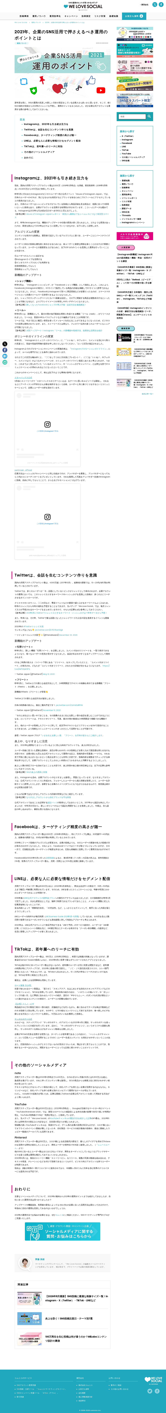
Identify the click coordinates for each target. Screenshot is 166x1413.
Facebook (127, 143)
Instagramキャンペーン (133, 222)
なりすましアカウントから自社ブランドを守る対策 (48, 797)
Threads (126, 215)
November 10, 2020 (52, 710)
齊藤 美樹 (40, 1259)
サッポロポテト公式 (23, 1019)
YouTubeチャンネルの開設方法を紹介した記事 (71, 1118)
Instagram (127, 139)
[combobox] (132, 116)
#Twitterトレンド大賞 (34, 626)
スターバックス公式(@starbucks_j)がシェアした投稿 (47, 463)
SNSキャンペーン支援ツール (38, 1393)
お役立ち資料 (84, 1389)
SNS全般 (126, 160)
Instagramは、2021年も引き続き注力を (46, 124)
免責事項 (82, 1401)
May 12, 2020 (49, 674)
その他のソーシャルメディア (39, 151)
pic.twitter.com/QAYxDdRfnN (69, 705)
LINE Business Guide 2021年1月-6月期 (61, 916)
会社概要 (82, 1393)
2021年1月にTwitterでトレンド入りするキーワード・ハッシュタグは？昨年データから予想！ (66, 612)
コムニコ (59, 1215)
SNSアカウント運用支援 (26, 1385)
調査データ (127, 208)
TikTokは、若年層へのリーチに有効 (43, 146)
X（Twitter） (128, 136)
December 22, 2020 (68, 635)
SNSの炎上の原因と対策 (36, 772)
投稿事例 (126, 187)
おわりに (29, 157)
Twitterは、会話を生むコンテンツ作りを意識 (48, 129)
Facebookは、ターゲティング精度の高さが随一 (50, 135)
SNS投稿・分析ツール (42, 1389)
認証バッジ (52, 802)
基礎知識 (126, 180)
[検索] (148, 116)
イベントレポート (129, 198)
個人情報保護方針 (86, 1397)
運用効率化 (127, 194)
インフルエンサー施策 (131, 219)
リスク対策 (127, 201)
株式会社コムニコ (86, 1385)
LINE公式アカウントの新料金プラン (39, 898)
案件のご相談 (116, 1385)
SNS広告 (126, 212)
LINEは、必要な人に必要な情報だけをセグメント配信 (52, 140)
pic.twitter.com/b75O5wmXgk (49, 629)
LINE (124, 146)
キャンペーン (127, 191)
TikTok (125, 150)
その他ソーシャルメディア (133, 157)
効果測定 (126, 205)
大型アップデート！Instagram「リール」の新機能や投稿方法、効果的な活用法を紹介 (64, 330)
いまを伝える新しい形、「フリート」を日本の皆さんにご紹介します (72, 735)
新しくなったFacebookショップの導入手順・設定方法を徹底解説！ (56, 304)
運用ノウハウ (36, 22)
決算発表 (50, 857)
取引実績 (20, 1397)
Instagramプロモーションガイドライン (88, 348)
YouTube (126, 153)
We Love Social (21, 22)
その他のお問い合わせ (120, 1389)
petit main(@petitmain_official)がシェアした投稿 (47, 555)
